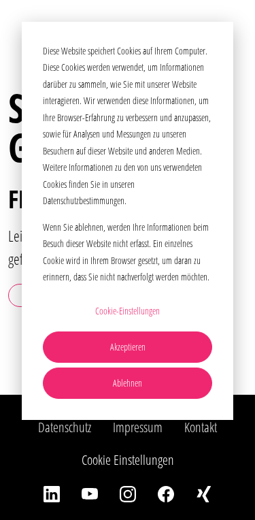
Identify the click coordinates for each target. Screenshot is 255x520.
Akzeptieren (128, 346)
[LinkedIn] (52, 492)
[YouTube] (90, 492)
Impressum (138, 427)
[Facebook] (166, 492)
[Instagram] (128, 492)
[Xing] (204, 492)
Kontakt (200, 427)
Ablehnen (127, 382)
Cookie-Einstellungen (127, 310)
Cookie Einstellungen (128, 460)
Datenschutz (64, 427)
